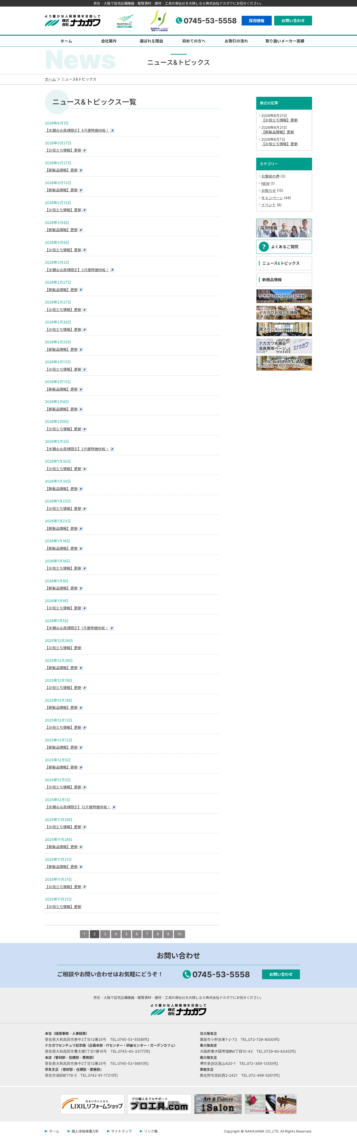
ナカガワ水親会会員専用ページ (272, 346)
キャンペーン (272, 198)
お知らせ (268, 190)
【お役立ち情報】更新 (63, 150)
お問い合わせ (293, 20)
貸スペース (268, 329)
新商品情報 (272, 279)
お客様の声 (270, 176)
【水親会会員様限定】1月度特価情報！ (77, 628)
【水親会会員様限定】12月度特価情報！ (78, 807)
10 (179, 934)
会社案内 (109, 41)
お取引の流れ (236, 41)
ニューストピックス (281, 263)
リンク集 (151, 1131)
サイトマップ (121, 1131)
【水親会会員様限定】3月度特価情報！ (77, 270)
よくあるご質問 (284, 246)
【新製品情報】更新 (61, 170)
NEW (265, 183)
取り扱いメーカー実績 (284, 41)
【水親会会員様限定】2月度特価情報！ (77, 449)
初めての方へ (193, 41)
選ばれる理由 (151, 41)
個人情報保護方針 (85, 1131)
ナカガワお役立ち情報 (278, 312)
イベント (268, 205)
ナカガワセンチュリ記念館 (282, 296)
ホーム (66, 41)
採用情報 (256, 20)
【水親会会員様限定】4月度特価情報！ (77, 130)
